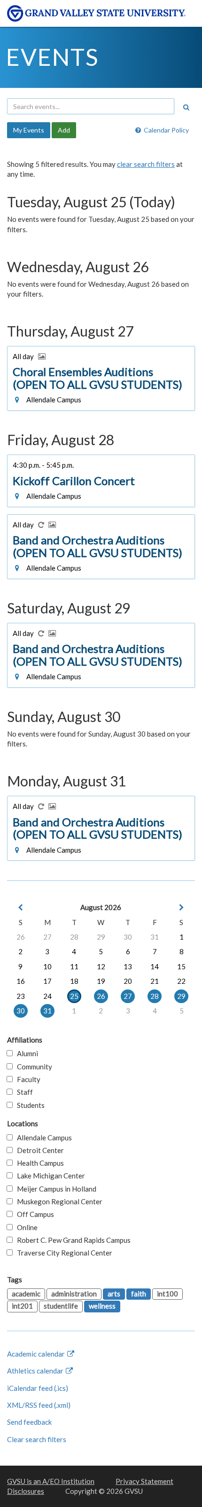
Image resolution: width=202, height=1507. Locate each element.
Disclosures (25, 1491)
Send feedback (29, 1422)
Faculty (26, 1079)
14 (154, 966)
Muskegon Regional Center (57, 1201)
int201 (22, 1306)
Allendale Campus (42, 1137)
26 (20, 937)
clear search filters (146, 164)
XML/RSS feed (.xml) (38, 1405)
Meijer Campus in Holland (54, 1189)
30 (128, 937)
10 (47, 966)
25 (74, 996)
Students (29, 1105)
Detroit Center (38, 1150)
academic (26, 1293)
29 (101, 937)
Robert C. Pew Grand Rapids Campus (72, 1240)
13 (128, 966)
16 (20, 981)
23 (20, 996)
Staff (23, 1092)
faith (138, 1293)
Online (25, 1227)
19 (101, 981)
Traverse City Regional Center (62, 1252)
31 (154, 937)
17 (47, 981)
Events (52, 57)
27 (47, 937)
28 (74, 937)
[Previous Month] (21, 907)
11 (74, 966)
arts (114, 1293)
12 (101, 966)
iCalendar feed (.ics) (37, 1388)
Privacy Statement (144, 1481)
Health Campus (38, 1163)
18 (74, 981)
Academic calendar (36, 1354)
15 (181, 966)
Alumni (25, 1053)
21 (154, 981)
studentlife (61, 1306)
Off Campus (33, 1214)
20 (128, 981)
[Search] (186, 107)
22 (181, 981)
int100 (167, 1293)
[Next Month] (181, 907)
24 (47, 996)
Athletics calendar (36, 1370)
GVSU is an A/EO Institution (50, 1481)
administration (74, 1293)
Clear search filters (36, 1439)
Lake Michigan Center (49, 1175)
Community (32, 1066)
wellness (102, 1306)
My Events (28, 130)
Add (64, 130)
